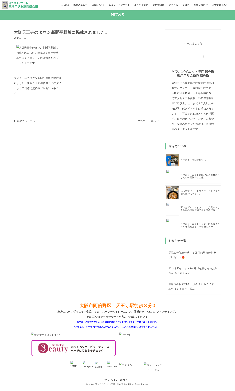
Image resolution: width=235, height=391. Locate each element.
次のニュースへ (146, 121)
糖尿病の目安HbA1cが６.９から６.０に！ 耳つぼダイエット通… (194, 286)
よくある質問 (141, 5)
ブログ (185, 5)
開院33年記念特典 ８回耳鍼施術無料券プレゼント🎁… (192, 255)
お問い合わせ (201, 5)
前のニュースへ (26, 121)
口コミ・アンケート (119, 5)
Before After (98, 5)
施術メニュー (80, 5)
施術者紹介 (158, 5)
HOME (65, 5)
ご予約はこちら (220, 5)
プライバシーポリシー (117, 380)
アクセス (173, 5)
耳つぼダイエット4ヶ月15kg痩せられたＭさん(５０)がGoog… (192, 270)
